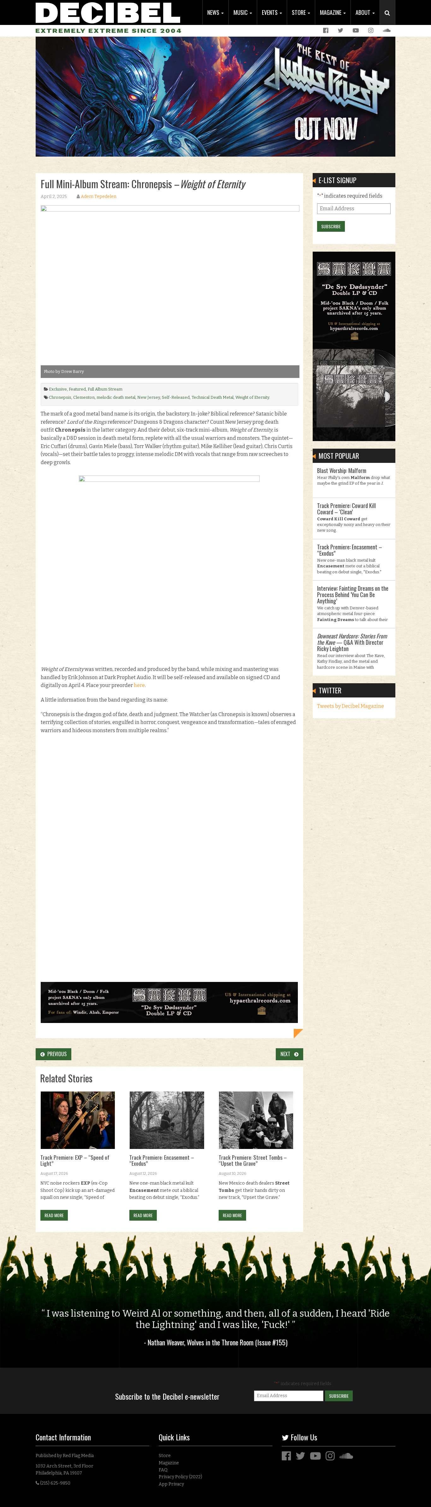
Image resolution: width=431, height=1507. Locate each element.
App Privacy (171, 1484)
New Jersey (148, 397)
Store (299, 12)
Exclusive (58, 389)
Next (287, 1054)
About (364, 12)
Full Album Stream (105, 389)
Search (390, 19)
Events (270, 12)
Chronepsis (60, 397)
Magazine (331, 12)
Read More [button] (54, 1215)
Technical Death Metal (212, 397)
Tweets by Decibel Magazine (350, 706)
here (139, 685)
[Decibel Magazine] (108, 12)
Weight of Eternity (252, 397)
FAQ (163, 1470)
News (214, 12)
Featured (77, 389)
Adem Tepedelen (98, 196)
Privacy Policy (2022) (180, 1477)
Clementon (84, 397)
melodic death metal (116, 397)
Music (241, 12)
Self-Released (176, 397)
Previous (56, 1054)
